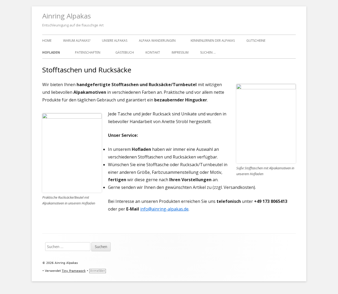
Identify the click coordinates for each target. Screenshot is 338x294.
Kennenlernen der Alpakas (213, 40)
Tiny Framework (74, 271)
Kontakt (152, 52)
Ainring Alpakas (66, 16)
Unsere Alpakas (114, 40)
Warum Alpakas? (76, 40)
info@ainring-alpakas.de (164, 209)
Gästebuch (124, 52)
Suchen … (208, 52)
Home (46, 40)
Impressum (180, 52)
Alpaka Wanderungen (157, 40)
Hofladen (51, 52)
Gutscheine (255, 40)
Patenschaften (87, 52)
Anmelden (97, 271)
